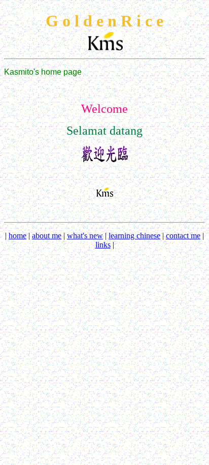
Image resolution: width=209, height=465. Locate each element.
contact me (183, 235)
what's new (85, 235)
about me (46, 235)
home (17, 235)
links (103, 244)
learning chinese (134, 235)
